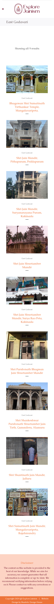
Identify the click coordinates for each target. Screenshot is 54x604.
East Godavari (27, 98)
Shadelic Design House (31, 602)
